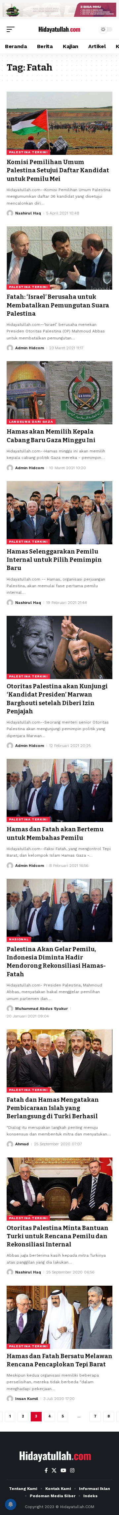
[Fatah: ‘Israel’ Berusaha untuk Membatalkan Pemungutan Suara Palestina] (59, 258)
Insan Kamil (26, 1398)
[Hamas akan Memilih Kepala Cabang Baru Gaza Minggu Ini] (59, 392)
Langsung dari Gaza (31, 421)
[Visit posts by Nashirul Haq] (10, 213)
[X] (54, 1470)
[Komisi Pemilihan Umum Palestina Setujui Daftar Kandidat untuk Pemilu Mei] (59, 123)
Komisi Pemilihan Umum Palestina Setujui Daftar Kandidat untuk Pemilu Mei (58, 170)
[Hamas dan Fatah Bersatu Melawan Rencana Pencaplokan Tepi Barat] (59, 1317)
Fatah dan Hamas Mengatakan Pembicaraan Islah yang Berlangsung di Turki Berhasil (53, 1108)
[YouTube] (63, 1470)
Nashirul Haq (28, 213)
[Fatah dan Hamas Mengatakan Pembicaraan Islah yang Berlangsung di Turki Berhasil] (59, 1061)
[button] (12, 29)
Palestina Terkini (28, 152)
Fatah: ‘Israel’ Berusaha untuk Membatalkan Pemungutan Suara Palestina (58, 305)
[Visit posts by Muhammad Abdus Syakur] (10, 1008)
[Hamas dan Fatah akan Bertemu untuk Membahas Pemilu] (59, 790)
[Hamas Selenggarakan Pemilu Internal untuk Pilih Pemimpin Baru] (59, 512)
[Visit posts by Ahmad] (10, 1144)
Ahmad (22, 1144)
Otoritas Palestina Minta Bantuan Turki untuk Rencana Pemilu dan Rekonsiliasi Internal (57, 1236)
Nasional (19, 939)
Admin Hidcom (29, 348)
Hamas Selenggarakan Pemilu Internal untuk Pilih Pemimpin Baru (54, 560)
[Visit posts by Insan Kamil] (10, 1398)
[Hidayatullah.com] (59, 29)
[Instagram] (72, 1470)
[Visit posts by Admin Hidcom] (10, 348)
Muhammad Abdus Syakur (41, 1008)
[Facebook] (46, 1470)
